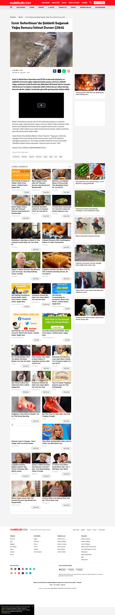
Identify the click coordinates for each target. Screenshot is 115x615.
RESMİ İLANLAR (85, 7)
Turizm (36, 546)
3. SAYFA (51, 7)
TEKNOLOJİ (63, 7)
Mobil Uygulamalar (86, 554)
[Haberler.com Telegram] (26, 573)
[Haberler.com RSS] (11, 573)
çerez (3, 608)
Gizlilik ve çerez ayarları (45, 588)
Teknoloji (36, 541)
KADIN (32, 7)
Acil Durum (39, 156)
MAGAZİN (55, 3)
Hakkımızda (76, 529)
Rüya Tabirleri (61, 549)
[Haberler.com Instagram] (22, 569)
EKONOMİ (45, 3)
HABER (84, 3)
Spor (11, 541)
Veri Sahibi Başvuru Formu (88, 549)
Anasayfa (13, 17)
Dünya (12, 554)
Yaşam (51, 156)
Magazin (12, 544)
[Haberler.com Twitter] (19, 569)
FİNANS (41, 7)
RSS (82, 557)
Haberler (12, 536)
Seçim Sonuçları (62, 544)
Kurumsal (84, 536)
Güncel (21, 17)
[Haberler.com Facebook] (15, 569)
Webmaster (84, 552)
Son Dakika (13, 546)
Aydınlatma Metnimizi (16, 611)
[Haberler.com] (19, 530)
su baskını (31, 156)
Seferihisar (24, 156)
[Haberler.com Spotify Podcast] (34, 569)
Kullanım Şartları (85, 539)
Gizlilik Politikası (85, 541)
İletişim (89, 529)
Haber (51, 584)
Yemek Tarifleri (62, 552)
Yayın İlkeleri (102, 529)
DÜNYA (73, 7)
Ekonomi (12, 539)
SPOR (64, 3)
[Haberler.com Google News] (11, 569)
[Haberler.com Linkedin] (26, 569)
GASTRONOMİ (100, 7)
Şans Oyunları (61, 546)
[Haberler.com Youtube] (19, 573)
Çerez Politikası (85, 544)
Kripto (11, 549)
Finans (35, 544)
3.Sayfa (12, 552)
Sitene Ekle (84, 559)
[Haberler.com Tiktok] (22, 573)
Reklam (83, 529)
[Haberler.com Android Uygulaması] (71, 569)
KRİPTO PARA (74, 3)
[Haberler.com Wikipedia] (15, 573)
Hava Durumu (16, 156)
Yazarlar (36, 549)
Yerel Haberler (38, 552)
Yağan (60, 156)
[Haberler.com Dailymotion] (30, 573)
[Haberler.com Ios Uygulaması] (62, 569)
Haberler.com (61, 536)
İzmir (56, 156)
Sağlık (35, 539)
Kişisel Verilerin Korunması (88, 546)
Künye (94, 529)
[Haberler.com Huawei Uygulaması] (79, 569)
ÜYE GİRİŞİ (101, 2)
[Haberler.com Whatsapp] (30, 569)
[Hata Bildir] (54, 588)
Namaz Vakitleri (62, 541)
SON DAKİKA (21, 7)
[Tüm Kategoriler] (11, 7)
